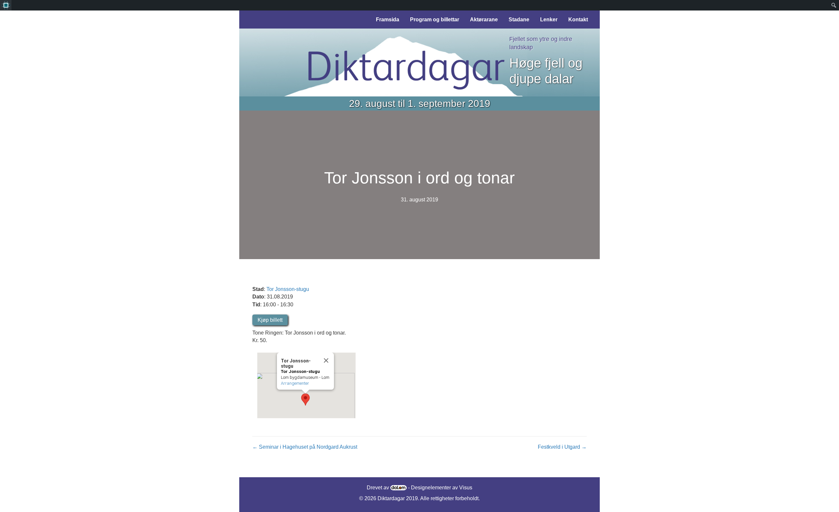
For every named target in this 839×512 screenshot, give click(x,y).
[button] (305, 399)
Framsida (387, 19)
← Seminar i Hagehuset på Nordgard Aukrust (304, 447)
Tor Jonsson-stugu (287, 289)
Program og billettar (434, 19)
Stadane (519, 19)
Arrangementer (295, 383)
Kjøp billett (270, 320)
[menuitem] (5, 5)
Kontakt (578, 19)
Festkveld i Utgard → (562, 447)
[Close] (326, 360)
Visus (465, 487)
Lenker (548, 19)
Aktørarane (484, 19)
